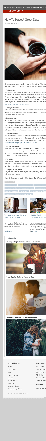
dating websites (41, 188)
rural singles (9, 194)
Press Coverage (13, 375)
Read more (8, 231)
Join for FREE (12, 369)
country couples (11, 185)
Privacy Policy (41, 378)
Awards (10, 378)
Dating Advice (9, 182)
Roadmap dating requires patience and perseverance (23, 242)
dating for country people (24, 188)
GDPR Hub (40, 375)
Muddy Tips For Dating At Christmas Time (20, 277)
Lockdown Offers (13, 386)
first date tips (24, 191)
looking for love (36, 191)
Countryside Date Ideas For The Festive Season (21, 318)
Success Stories (13, 380)
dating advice (9, 188)
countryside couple (25, 185)
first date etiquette (11, 191)
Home (10, 366)
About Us (11, 383)
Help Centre (40, 366)
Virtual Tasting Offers (15, 389)
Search (10, 372)
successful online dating (24, 194)
